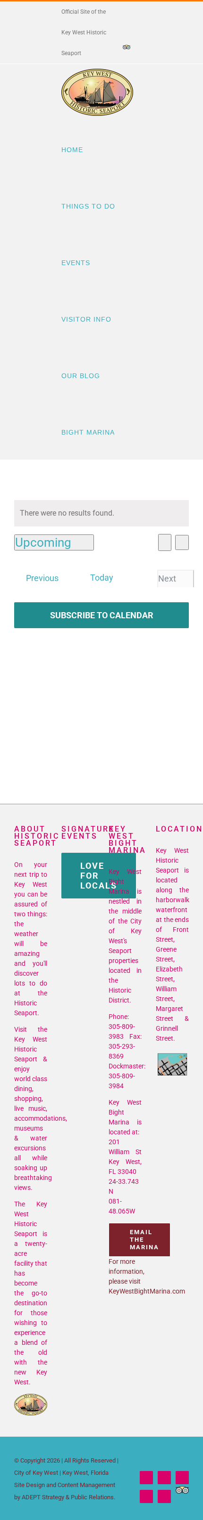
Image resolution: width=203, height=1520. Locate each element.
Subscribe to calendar (101, 615)
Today (101, 577)
